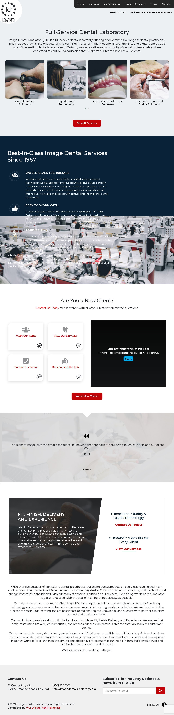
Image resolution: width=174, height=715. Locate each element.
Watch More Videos (87, 396)
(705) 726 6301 (118, 12)
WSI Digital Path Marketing (43, 707)
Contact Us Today (47, 308)
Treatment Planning (135, 4)
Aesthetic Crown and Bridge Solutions (149, 103)
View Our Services (129, 548)
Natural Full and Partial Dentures (107, 103)
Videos (153, 4)
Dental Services (112, 4)
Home (81, 4)
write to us (88, 262)
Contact (166, 4)
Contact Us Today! (128, 524)
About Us (94, 4)
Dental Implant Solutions (25, 103)
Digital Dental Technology (66, 103)
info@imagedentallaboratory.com (153, 12)
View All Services (87, 123)
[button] (85, 108)
